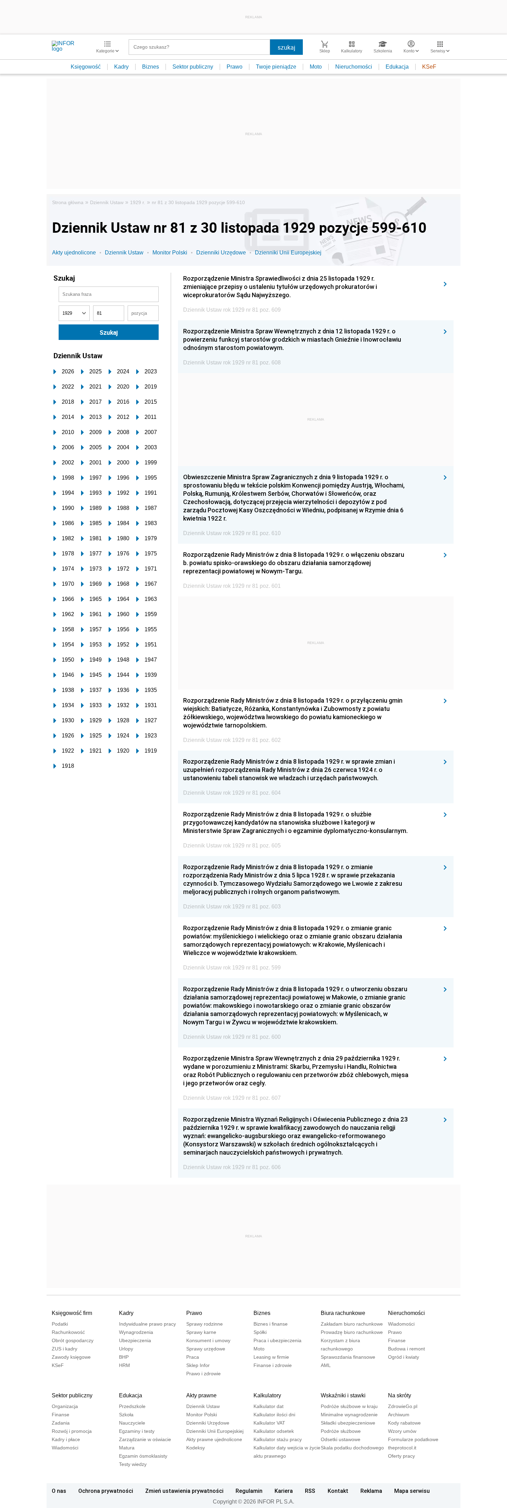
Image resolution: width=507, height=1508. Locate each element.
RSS (310, 1490)
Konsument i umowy (208, 1340)
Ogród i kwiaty (403, 1357)
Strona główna (67, 202)
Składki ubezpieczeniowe (348, 1423)
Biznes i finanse (271, 1324)
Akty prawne (201, 1395)
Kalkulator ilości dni (274, 1414)
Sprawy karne (201, 1332)
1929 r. (137, 202)
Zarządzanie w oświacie (145, 1439)
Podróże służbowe (341, 1431)
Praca (192, 1357)
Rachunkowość (68, 1332)
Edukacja (397, 67)
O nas (59, 1490)
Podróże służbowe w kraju (349, 1406)
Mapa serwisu (412, 1490)
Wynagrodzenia (136, 1332)
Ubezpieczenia (135, 1340)
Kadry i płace (66, 1439)
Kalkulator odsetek (274, 1431)
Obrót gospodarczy (72, 1340)
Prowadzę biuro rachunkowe (352, 1332)
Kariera (284, 1490)
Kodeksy (195, 1447)
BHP (124, 1357)
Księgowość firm (72, 1313)
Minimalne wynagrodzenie (349, 1414)
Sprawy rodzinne (204, 1324)
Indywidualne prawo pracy (147, 1324)
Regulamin (249, 1490)
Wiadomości (401, 1324)
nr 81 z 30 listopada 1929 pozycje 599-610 (198, 202)
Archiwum (398, 1414)
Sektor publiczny (192, 67)
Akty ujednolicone (74, 252)
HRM (124, 1365)
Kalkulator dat (269, 1406)
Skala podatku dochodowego (352, 1447)
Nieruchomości (353, 67)
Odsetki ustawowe (340, 1439)
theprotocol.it (402, 1447)
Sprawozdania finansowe (348, 1357)
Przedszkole (132, 1406)
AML (326, 1365)
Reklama (371, 1490)
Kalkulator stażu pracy (278, 1439)
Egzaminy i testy (137, 1431)
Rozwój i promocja (72, 1431)
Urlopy (126, 1348)
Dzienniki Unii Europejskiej (288, 252)
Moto (316, 67)
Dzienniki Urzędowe (221, 252)
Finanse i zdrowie (273, 1365)
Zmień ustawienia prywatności (184, 1490)
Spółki (260, 1332)
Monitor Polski (169, 252)
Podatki (60, 1324)
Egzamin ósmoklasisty (143, 1456)
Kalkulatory (267, 1395)
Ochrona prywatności (105, 1490)
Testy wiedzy (133, 1464)
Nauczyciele (132, 1423)
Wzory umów (402, 1431)
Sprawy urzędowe (205, 1348)
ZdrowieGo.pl (402, 1406)
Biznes (150, 67)
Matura (127, 1447)
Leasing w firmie (271, 1357)
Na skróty (399, 1395)
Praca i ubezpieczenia (277, 1340)
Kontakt (338, 1490)
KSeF (429, 67)
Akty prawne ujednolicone (214, 1439)
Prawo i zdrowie (203, 1373)
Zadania (61, 1423)
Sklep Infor (198, 1365)
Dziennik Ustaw (106, 202)
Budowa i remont (406, 1348)
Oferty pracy (401, 1456)
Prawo (234, 67)
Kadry (121, 67)
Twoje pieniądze (276, 67)
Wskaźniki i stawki (343, 1395)
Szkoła (126, 1414)
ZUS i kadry (64, 1348)
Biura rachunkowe (343, 1313)
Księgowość (86, 67)
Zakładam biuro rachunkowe (352, 1324)
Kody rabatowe (404, 1423)
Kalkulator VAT (269, 1423)
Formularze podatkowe (413, 1439)
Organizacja (65, 1406)
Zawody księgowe (71, 1357)
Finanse (397, 1340)
